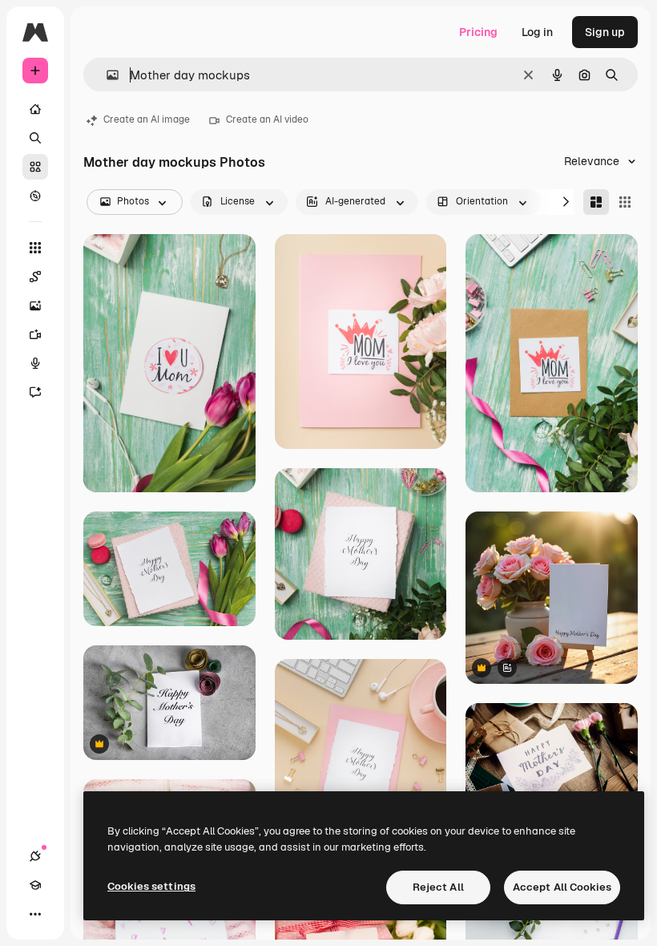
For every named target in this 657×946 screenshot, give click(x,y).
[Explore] (35, 195)
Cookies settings (151, 886)
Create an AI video (267, 119)
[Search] (35, 138)
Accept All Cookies (562, 887)
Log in (537, 32)
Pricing (478, 32)
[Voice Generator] (35, 363)
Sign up (605, 32)
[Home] (35, 109)
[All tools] (35, 248)
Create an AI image (146, 119)
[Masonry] (596, 202)
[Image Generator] (35, 305)
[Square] (625, 202)
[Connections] (35, 856)
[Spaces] (35, 276)
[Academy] (35, 885)
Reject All (438, 887)
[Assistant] (35, 392)
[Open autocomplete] (106, 75)
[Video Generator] (35, 334)
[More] (35, 914)
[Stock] (35, 167)
